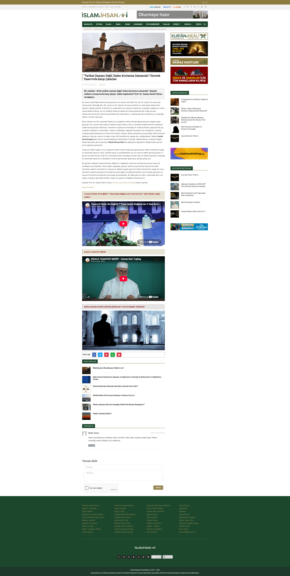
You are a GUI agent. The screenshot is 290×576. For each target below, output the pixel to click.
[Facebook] (184, 7)
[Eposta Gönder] (119, 355)
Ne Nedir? (183, 508)
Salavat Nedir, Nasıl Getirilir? (193, 211)
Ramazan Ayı (152, 514)
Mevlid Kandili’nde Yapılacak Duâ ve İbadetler (193, 194)
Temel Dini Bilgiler (154, 529)
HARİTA (101, 7)
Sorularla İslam (98, 29)
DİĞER (198, 24)
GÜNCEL (187, 24)
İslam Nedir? (87, 511)
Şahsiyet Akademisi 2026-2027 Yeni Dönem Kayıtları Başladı (193, 185)
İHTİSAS (99, 24)
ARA (112, 7)
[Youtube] (195, 7)
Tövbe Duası (87, 532)
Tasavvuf (108, 29)
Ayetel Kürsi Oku (121, 520)
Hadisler (182, 511)
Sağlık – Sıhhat (153, 526)
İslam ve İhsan (87, 187)
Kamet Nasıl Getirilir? (156, 511)
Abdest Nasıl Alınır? (122, 517)
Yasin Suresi (184, 505)
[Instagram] (191, 7)
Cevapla (91, 445)
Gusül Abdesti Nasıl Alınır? (93, 517)
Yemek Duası (152, 520)
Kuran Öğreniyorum (187, 532)
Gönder (158, 487)
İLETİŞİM (118, 7)
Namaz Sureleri (88, 520)
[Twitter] (188, 7)
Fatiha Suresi (184, 526)
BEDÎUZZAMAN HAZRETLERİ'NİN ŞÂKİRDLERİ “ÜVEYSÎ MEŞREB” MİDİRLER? (114, 307)
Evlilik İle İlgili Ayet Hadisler (158, 505)
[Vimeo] (143, 557)
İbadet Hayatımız (154, 523)
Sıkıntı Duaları (120, 508)
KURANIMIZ (138, 24)
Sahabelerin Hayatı (187, 517)
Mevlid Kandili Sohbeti (190, 202)
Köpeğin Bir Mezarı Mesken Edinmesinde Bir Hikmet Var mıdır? (193, 119)
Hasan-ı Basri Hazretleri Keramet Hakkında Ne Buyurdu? (194, 109)
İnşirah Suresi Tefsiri (190, 136)
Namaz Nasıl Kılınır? (90, 505)
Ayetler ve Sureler (89, 523)
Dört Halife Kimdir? (155, 508)
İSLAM (108, 24)
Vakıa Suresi (184, 514)
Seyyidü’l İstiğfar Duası (188, 523)
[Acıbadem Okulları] (189, 227)
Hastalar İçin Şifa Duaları (92, 514)
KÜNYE (84, 7)
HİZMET (176, 24)
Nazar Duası (119, 511)
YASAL (107, 7)
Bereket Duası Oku (122, 523)
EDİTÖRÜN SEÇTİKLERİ (181, 168)
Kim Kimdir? (152, 532)
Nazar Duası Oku (186, 520)
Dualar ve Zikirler (89, 508)
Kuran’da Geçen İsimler (124, 505)
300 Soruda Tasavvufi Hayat (123, 183)
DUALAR (166, 24)
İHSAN (127, 24)
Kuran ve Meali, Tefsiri (91, 529)
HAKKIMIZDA (92, 7)
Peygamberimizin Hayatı (124, 514)
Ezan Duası (183, 529)
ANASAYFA (88, 24)
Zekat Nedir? (152, 517)
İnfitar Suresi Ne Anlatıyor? (93, 2)
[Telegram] (205, 7)
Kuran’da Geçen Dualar (124, 529)
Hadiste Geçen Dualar (123, 532)
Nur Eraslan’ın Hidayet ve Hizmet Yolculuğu (191, 128)
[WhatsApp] (198, 7)
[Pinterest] (202, 7)
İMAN (118, 24)
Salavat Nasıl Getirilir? (123, 526)
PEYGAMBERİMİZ (153, 24)
